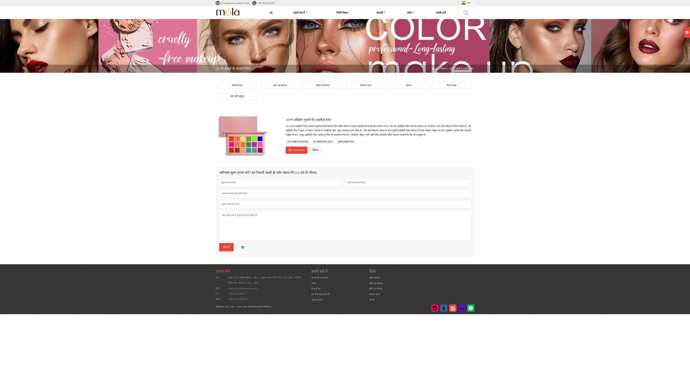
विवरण (315, 150)
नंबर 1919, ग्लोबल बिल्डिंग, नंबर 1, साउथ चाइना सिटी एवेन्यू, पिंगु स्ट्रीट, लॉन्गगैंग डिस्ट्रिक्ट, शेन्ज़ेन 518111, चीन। (264, 280)
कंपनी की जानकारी (319, 277)
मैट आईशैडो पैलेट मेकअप (323, 141)
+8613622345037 (266, 3)
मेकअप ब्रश (374, 294)
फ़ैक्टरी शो (315, 288)
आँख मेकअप (374, 277)
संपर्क (313, 283)
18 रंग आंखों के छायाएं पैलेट (297, 141)
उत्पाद (443, 68)
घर (271, 12)
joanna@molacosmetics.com (235, 3)
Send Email (296, 149)
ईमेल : (218, 288)
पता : (218, 277)
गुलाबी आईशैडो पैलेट (346, 141)
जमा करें (226, 247)
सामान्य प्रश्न (317, 300)
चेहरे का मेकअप (376, 283)
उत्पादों (379, 12)
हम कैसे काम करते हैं (320, 294)
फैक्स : (219, 299)
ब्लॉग (409, 12)
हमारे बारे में (299, 12)
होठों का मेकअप (376, 288)
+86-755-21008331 (238, 299)
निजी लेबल (342, 12)
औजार (372, 300)
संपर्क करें (441, 12)
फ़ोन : (218, 293)
